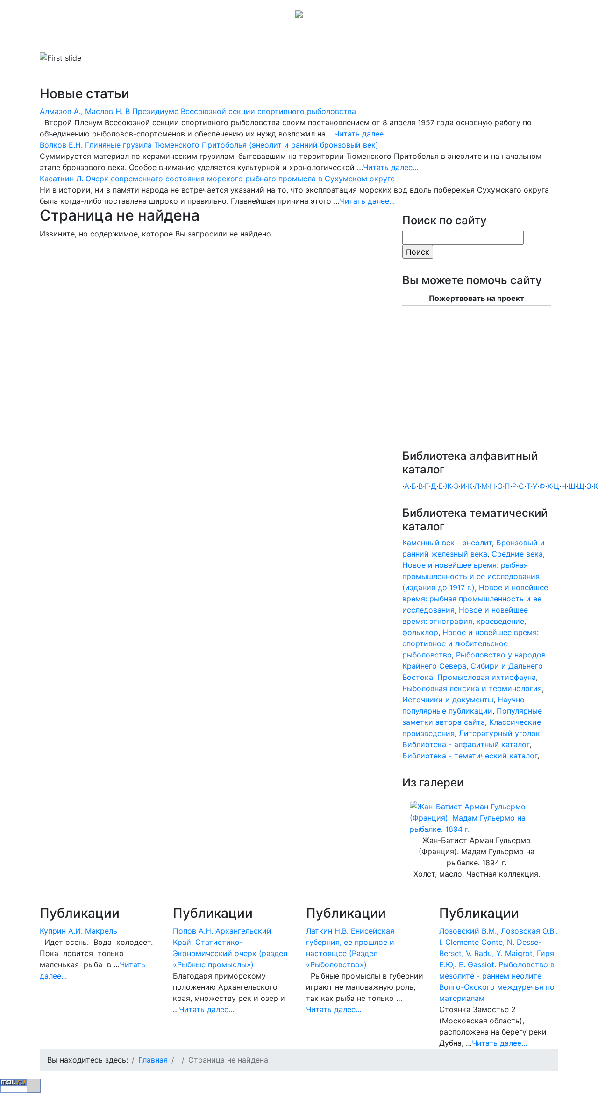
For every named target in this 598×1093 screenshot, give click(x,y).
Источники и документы (447, 699)
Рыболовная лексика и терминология (472, 688)
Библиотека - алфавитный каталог (465, 744)
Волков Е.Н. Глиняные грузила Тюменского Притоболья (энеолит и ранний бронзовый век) (209, 145)
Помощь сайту (397, 39)
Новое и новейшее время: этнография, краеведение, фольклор (465, 621)
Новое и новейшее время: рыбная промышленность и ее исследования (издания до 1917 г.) (471, 576)
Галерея (235, 39)
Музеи (202, 39)
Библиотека (110, 39)
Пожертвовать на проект (476, 298)
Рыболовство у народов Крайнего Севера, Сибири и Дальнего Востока (474, 666)
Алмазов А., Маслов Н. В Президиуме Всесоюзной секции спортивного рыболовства (198, 111)
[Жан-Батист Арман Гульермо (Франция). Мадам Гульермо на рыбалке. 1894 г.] (476, 817)
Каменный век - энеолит (447, 542)
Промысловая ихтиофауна (486, 677)
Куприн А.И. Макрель (78, 931)
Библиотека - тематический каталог (469, 755)
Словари (161, 39)
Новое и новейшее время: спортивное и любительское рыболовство (470, 643)
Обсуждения (286, 39)
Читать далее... (361, 133)
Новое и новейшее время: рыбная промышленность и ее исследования (475, 598)
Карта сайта (339, 39)
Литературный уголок (499, 733)
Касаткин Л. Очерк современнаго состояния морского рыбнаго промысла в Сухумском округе (217, 178)
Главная (65, 39)
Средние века (517, 553)
